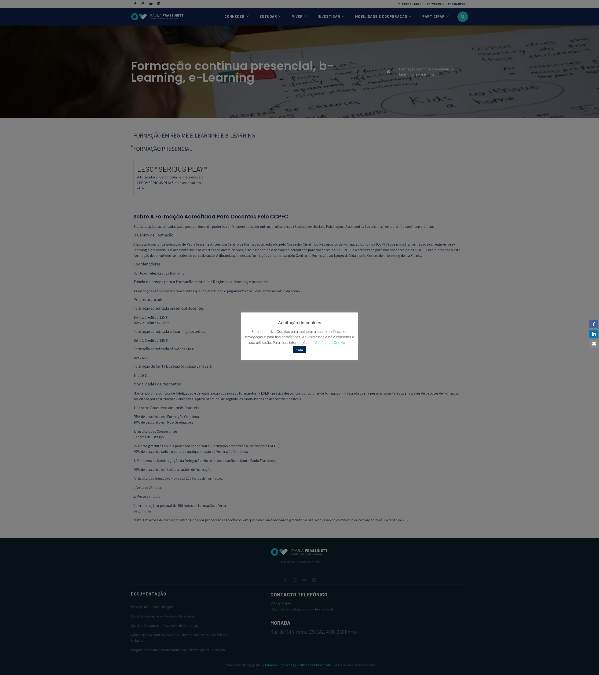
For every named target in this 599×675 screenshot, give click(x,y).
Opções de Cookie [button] (330, 342)
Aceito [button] (299, 349)
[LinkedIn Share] (593, 334)
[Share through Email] (593, 344)
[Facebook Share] (593, 324)
